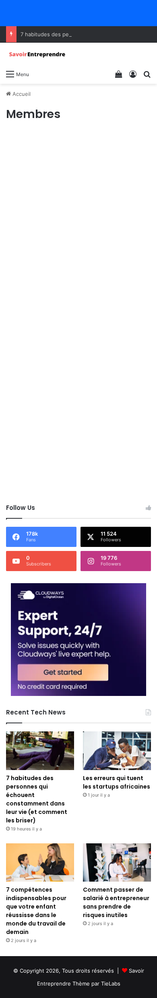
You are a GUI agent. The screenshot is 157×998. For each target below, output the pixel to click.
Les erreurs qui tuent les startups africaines (116, 782)
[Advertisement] (78, 214)
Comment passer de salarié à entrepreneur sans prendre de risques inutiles (116, 902)
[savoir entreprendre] (38, 54)
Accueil (21, 94)
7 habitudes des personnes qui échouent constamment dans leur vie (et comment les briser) (36, 799)
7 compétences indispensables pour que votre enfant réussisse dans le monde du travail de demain (36, 911)
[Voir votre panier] (119, 74)
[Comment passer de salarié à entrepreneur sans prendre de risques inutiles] (117, 862)
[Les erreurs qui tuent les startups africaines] (117, 750)
